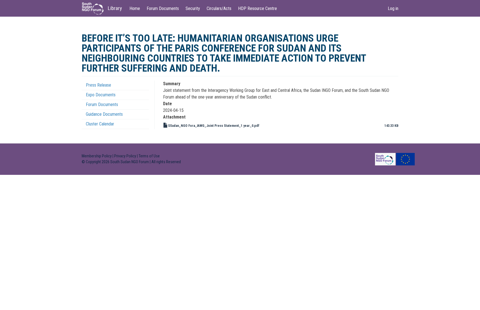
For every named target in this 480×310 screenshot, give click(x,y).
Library (115, 8)
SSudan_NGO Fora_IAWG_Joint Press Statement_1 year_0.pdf (213, 126)
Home (134, 8)
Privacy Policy (125, 156)
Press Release (98, 85)
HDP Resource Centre (257, 8)
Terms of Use (149, 156)
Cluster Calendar (100, 124)
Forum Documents (163, 8)
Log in (393, 8)
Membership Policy (97, 156)
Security (193, 8)
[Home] (95, 8)
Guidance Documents (104, 114)
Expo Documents (101, 94)
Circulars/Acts (219, 8)
